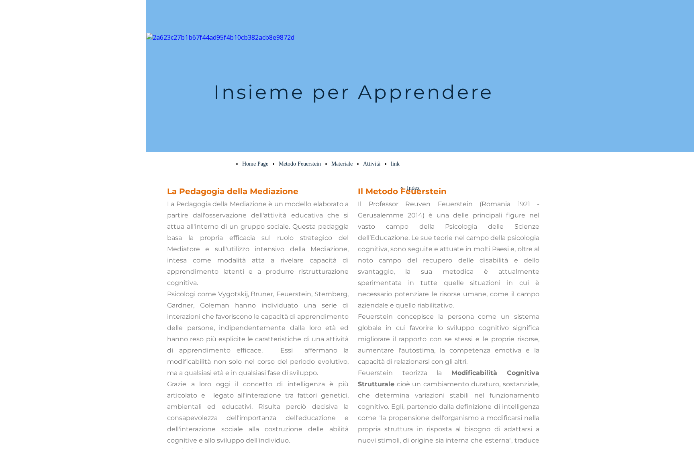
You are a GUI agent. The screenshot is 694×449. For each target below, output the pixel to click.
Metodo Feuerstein (300, 164)
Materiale (342, 164)
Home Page (255, 164)
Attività (371, 164)
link (395, 164)
